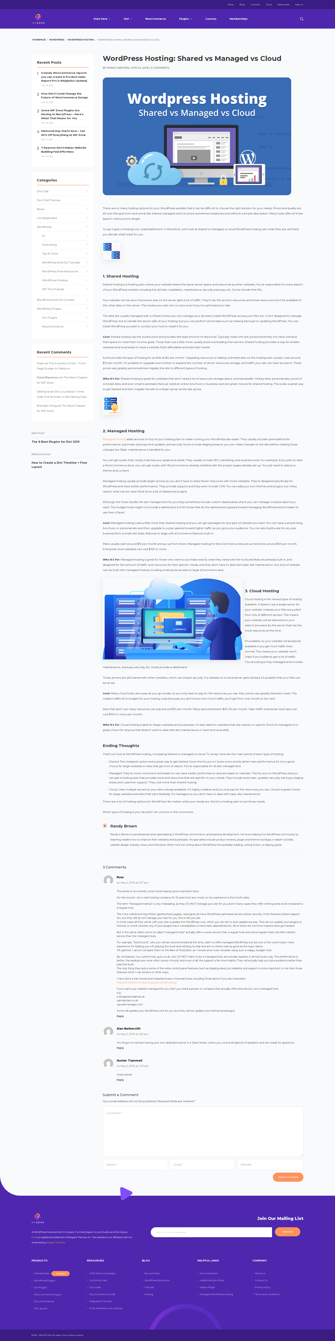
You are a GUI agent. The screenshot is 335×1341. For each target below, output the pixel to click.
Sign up (167, 702)
